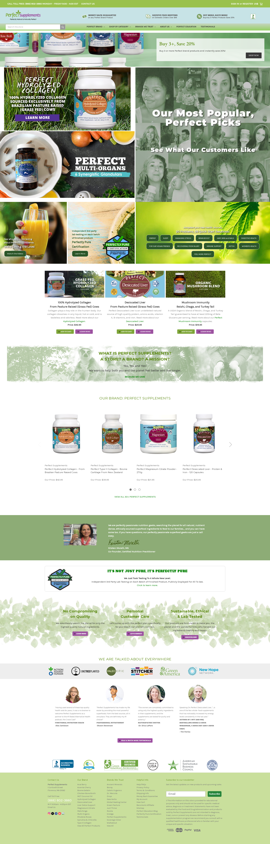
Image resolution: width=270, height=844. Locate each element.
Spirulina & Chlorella (86, 820)
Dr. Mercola (112, 793)
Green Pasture (113, 805)
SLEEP (165, 238)
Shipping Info (143, 793)
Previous (39, 444)
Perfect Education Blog (147, 811)
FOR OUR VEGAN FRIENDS (159, 246)
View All (110, 826)
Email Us (52, 807)
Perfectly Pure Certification (149, 814)
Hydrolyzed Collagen (74, 321)
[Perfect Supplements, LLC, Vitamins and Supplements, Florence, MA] (63, 765)
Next (230, 444)
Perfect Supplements (116, 817)
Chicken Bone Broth (86, 793)
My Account (142, 799)
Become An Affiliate (145, 805)
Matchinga (82, 811)
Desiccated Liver (135, 321)
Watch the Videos (15, 253)
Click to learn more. (147, 585)
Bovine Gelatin (83, 790)
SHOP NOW (254, 55)
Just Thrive (112, 808)
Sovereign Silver (114, 820)
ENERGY (152, 238)
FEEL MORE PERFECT (202, 254)
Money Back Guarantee (147, 796)
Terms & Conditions (146, 790)
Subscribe (214, 794)
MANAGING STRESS (183, 238)
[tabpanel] (66, 443)
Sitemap (140, 808)
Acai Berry (81, 784)
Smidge (110, 814)
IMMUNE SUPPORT (214, 246)
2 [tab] (135, 490)
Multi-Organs (83, 814)
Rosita (110, 811)
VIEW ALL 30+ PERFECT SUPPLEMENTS (135, 496)
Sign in (235, 3)
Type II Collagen (84, 823)
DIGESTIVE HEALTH (248, 238)
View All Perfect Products (88, 826)
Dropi (109, 796)
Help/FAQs (141, 784)
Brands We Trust (144, 26)
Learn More (80, 253)
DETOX (232, 246)
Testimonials (208, 26)
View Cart (141, 802)
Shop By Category (119, 26)
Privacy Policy (143, 787)
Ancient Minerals (114, 784)
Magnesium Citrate (86, 808)
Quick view (66, 434)
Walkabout (112, 823)
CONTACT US (88, 3)
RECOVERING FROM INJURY (188, 246)
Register (248, 3)
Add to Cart (112, 436)
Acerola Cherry (84, 787)
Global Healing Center (117, 802)
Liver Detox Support (86, 805)
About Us (165, 26)
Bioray (110, 787)
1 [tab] (131, 490)
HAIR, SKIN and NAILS (225, 238)
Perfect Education (186, 26)
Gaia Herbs (112, 799)
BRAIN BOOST (204, 238)
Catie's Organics (114, 790)
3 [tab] (139, 490)
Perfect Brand (95, 26)
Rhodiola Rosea (84, 817)
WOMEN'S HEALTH (249, 246)
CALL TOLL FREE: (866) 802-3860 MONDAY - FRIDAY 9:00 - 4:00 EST (42, 3)
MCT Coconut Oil (84, 796)
